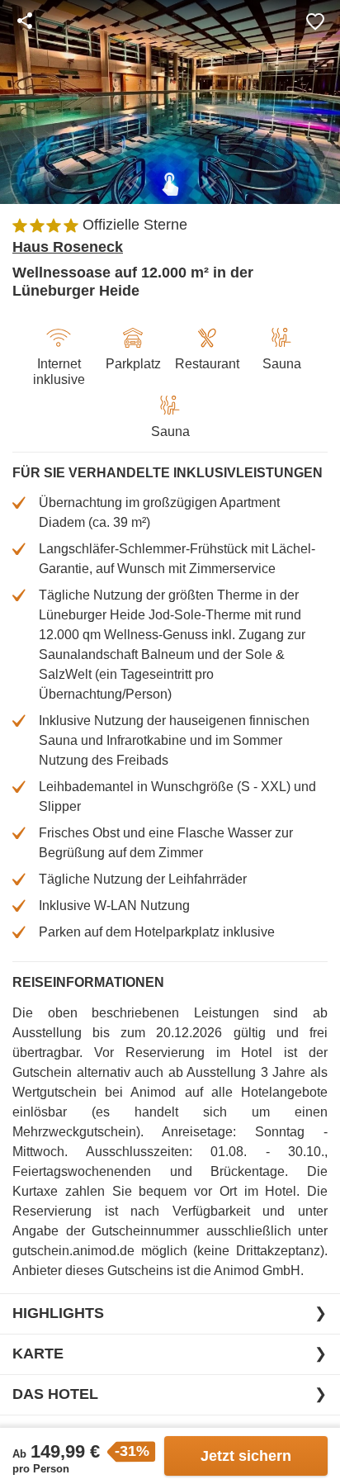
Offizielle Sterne (135, 224)
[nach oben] (322, 742)
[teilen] (24, 20)
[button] (315, 20)
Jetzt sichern (246, 1456)
